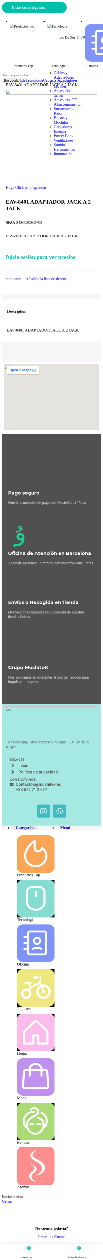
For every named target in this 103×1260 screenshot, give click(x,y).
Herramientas (64, 149)
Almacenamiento (67, 104)
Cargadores (63, 127)
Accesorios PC (65, 100)
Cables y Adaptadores (64, 75)
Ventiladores (63, 140)
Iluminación (63, 154)
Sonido (59, 145)
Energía (60, 131)
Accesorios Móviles (62, 84)
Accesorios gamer (62, 93)
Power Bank (64, 136)
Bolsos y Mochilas (61, 120)
